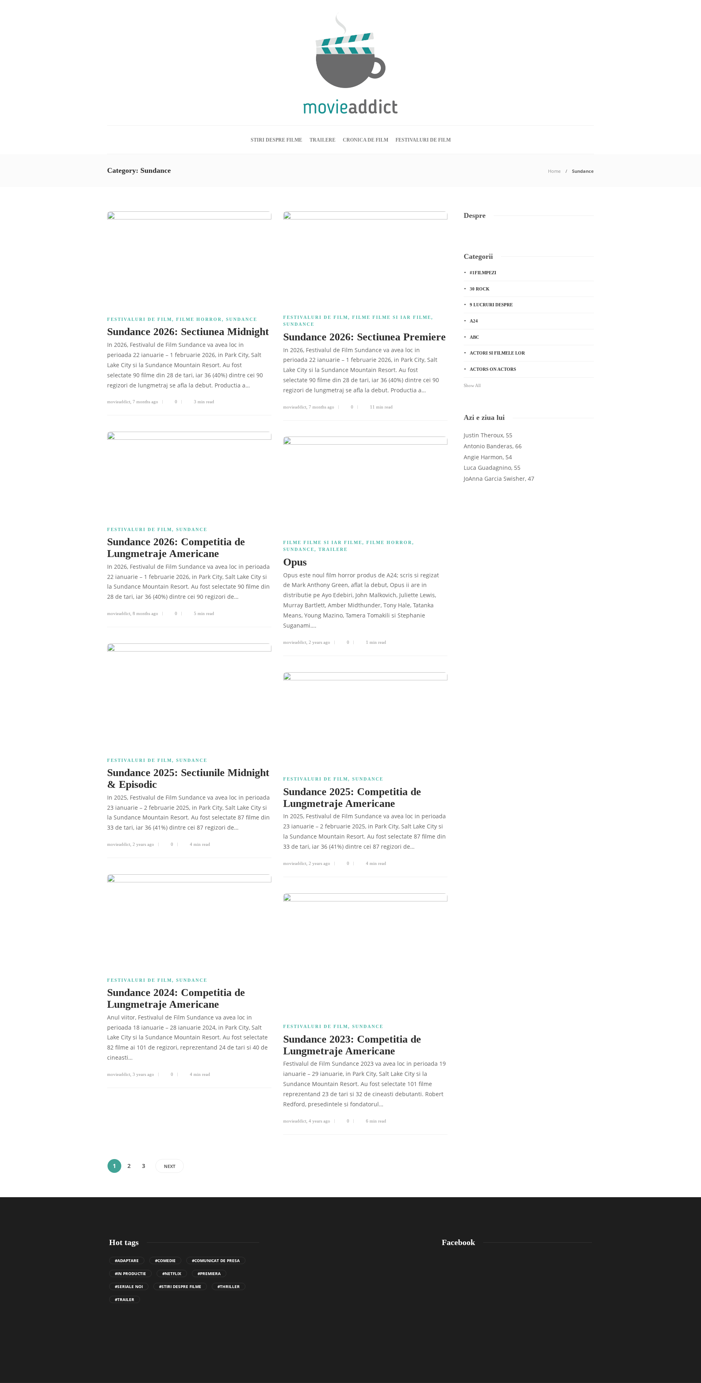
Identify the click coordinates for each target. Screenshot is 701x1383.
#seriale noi (129, 1286)
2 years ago (319, 642)
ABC (474, 337)
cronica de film (365, 140)
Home (554, 171)
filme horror (199, 319)
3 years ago (143, 1074)
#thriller (228, 1286)
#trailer (124, 1299)
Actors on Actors (493, 369)
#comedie (165, 1260)
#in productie (130, 1273)
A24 (474, 320)
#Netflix (171, 1273)
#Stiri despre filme (180, 1286)
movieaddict (118, 401)
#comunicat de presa (216, 1260)
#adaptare (127, 1260)
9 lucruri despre (491, 304)
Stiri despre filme (276, 140)
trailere (322, 140)
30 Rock (480, 288)
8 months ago (145, 613)
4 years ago (319, 1120)
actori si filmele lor (497, 353)
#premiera (209, 1273)
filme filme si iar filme (391, 317)
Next (169, 1166)
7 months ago (145, 401)
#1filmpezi (483, 272)
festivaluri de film (423, 140)
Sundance (241, 319)
